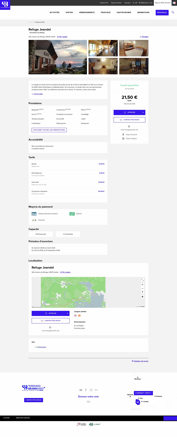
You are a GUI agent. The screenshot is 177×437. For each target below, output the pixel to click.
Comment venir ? (143, 393)
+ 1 (134, 66)
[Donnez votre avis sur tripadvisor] (88, 402)
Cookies (6, 418)
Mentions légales (23, 418)
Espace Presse (116, 3)
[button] (173, 12)
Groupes (127, 3)
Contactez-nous (33, 400)
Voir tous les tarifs (129, 103)
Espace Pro (104, 3)
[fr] (174, 3)
